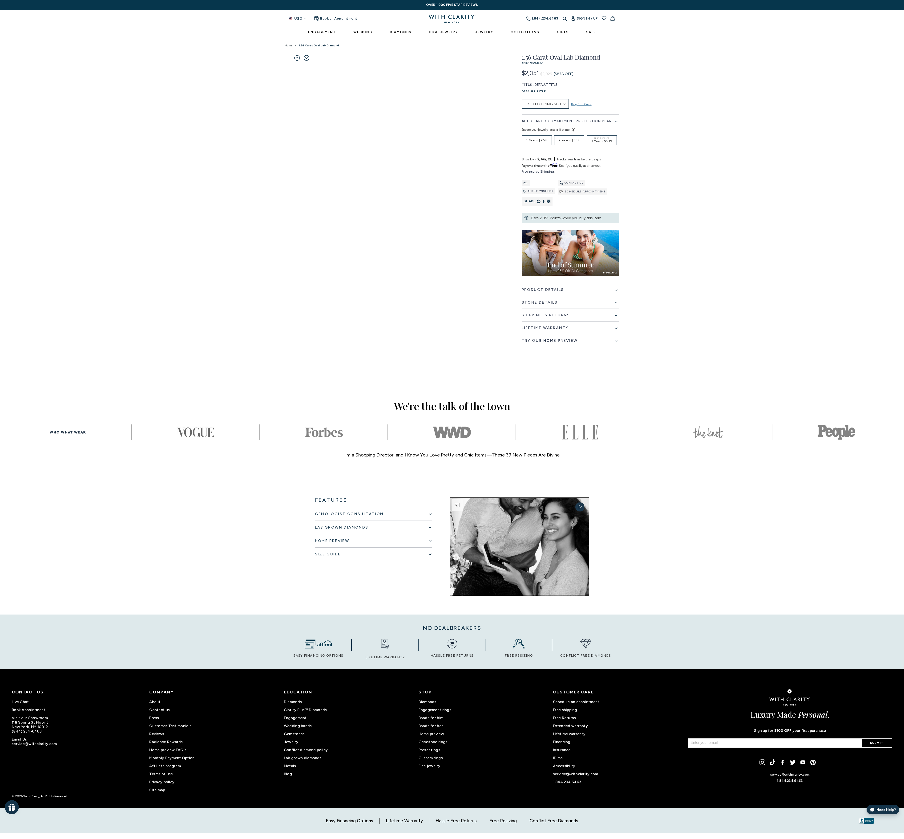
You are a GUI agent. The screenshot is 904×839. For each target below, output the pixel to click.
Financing (561, 742)
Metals (290, 766)
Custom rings (431, 758)
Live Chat (20, 702)
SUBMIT (876, 743)
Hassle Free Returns (456, 820)
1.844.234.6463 (567, 782)
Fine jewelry (429, 766)
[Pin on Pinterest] (539, 201)
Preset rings (429, 750)
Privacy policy (161, 782)
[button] (297, 58)
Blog (288, 774)
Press (154, 718)
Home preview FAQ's (167, 750)
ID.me (558, 758)
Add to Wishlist (541, 191)
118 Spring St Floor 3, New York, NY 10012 (30, 724)
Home (288, 45)
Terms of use (161, 774)
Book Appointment (28, 710)
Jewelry (291, 742)
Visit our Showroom (30, 718)
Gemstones (294, 734)
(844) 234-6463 (27, 731)
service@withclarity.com (34, 743)
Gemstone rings (433, 742)
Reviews (156, 734)
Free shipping (565, 710)
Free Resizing (503, 820)
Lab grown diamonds (303, 758)
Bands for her (431, 726)
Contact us (574, 182)
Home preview (431, 734)
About (154, 702)
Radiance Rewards (166, 742)
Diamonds (293, 702)
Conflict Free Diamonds (553, 820)
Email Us (19, 739)
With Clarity (31, 796)
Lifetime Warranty (404, 820)
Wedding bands (298, 726)
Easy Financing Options (349, 820)
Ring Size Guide (581, 104)
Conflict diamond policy (306, 750)
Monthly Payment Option (171, 758)
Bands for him (431, 718)
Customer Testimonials (170, 726)
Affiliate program (165, 766)
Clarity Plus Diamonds (305, 710)
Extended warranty (570, 726)
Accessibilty (564, 766)
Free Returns (564, 718)
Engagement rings (435, 710)
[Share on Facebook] (543, 201)
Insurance (562, 750)
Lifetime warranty (569, 734)
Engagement (295, 718)
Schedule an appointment (576, 702)
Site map (157, 790)
